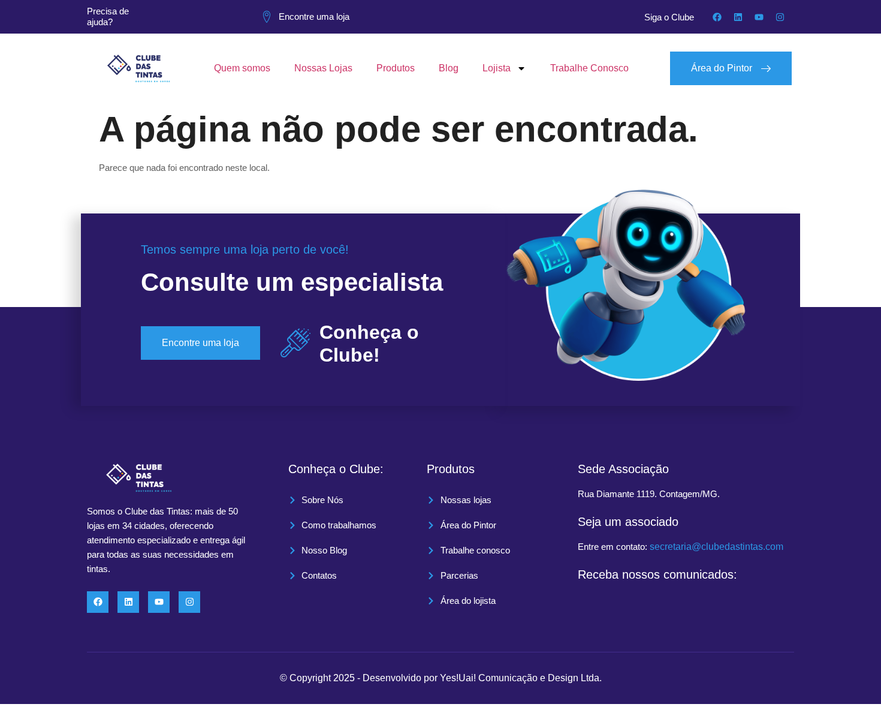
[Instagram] (780, 17)
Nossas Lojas (323, 68)
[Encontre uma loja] (267, 17)
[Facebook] (717, 17)
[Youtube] (759, 17)
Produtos (395, 68)
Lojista (496, 68)
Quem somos (242, 68)
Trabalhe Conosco (589, 68)
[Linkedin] (738, 17)
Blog (448, 68)
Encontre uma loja (314, 16)
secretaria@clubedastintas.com (716, 546)
